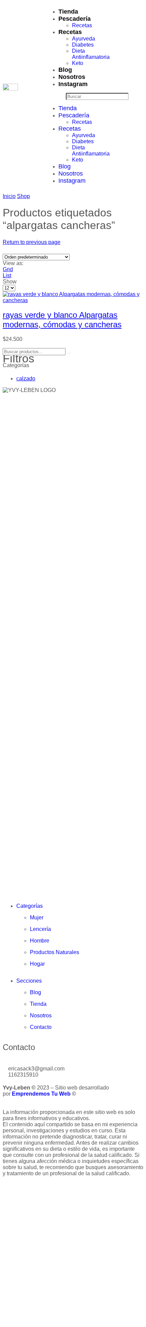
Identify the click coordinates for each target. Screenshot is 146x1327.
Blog (65, 69)
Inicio (9, 196)
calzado (25, 378)
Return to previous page (31, 242)
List (7, 275)
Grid (8, 269)
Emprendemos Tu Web (41, 1094)
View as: (13, 263)
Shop (23, 196)
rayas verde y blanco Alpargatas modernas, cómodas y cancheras (62, 319)
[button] (55, 96)
